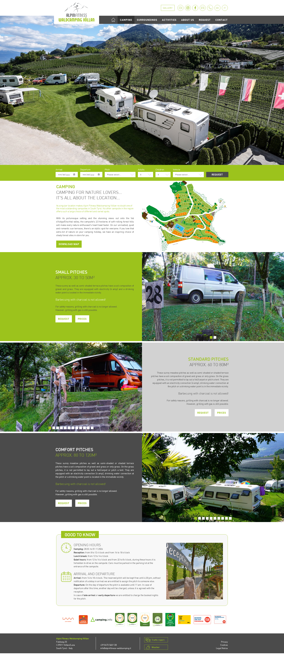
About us (187, 19)
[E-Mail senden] (203, 8)
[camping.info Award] (120, 619)
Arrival (59, 169)
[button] (211, 337)
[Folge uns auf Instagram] (188, 8)
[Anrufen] (210, 8)
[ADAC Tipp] (184, 619)
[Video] (180, 8)
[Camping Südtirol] (83, 619)
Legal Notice (222, 648)
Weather (156, 647)
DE (217, 8)
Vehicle (176, 169)
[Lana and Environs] (68, 619)
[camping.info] (101, 620)
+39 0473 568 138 (108, 644)
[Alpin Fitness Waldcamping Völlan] (76, 11)
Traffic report (158, 639)
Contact (221, 19)
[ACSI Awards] (170, 619)
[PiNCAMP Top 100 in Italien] (220, 619)
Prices (82, 319)
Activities (169, 19)
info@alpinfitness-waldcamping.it (115, 648)
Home (113, 20)
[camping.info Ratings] (157, 619)
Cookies (224, 644)
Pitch (107, 169)
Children (159, 169)
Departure (85, 169)
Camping (126, 19)
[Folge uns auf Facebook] (195, 8)
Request (205, 19)
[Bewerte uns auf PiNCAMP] (202, 619)
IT (225, 8)
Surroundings (147, 19)
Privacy (224, 641)
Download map (69, 244)
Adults (141, 169)
